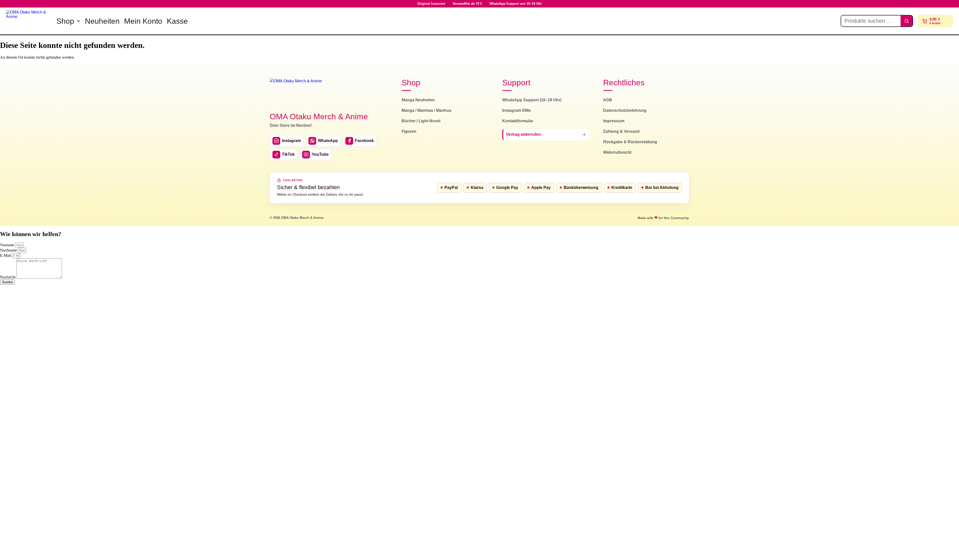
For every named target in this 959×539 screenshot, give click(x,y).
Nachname (9, 250)
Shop (65, 21)
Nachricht (8, 277)
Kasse (177, 21)
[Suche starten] (907, 20)
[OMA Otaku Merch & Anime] (28, 21)
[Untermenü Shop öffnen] (78, 20)
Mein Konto (143, 21)
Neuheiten (102, 21)
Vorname (7, 245)
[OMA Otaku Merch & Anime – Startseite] (296, 92)
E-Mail (6, 255)
